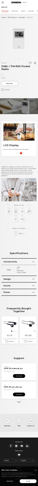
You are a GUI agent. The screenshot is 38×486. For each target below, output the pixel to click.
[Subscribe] (19, 455)
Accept (28, 481)
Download (19, 376)
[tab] (19, 262)
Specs (23, 11)
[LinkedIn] (27, 446)
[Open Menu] (2, 2)
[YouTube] (22, 446)
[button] (15, 58)
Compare (7, 89)
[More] (19, 402)
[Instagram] (16, 446)
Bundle (31, 11)
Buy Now (9, 83)
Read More (10, 481)
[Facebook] (11, 446)
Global (6, 460)
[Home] (19, 2)
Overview (5, 11)
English (23, 460)
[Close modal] (35, 470)
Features (14, 11)
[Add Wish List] (30, 63)
